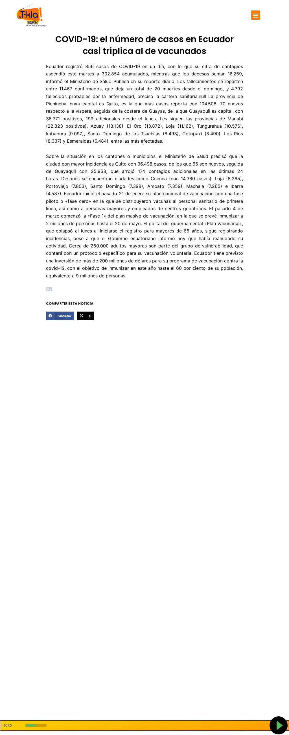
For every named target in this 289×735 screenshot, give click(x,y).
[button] (255, 15)
